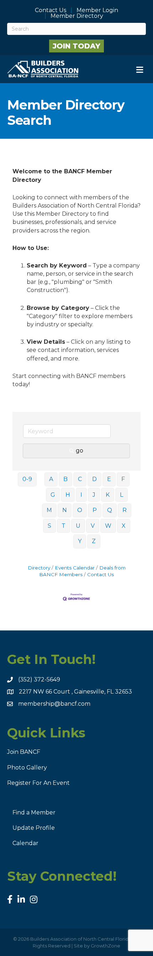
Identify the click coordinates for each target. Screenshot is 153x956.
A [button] (51, 479)
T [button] (63, 525)
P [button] (95, 510)
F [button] (123, 479)
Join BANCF (23, 751)
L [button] (121, 494)
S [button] (49, 525)
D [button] (94, 479)
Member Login (97, 10)
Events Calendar (75, 568)
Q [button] (109, 510)
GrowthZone (105, 946)
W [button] (108, 525)
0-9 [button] (27, 479)
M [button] (49, 510)
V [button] (93, 525)
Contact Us (50, 10)
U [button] (78, 525)
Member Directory (77, 16)
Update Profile (33, 827)
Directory (39, 568)
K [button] (108, 494)
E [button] (109, 479)
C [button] (80, 479)
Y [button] (79, 541)
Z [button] (94, 541)
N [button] (64, 510)
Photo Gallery (27, 767)
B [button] (65, 479)
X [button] (124, 525)
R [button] (124, 510)
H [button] (67, 494)
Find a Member (34, 812)
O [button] (79, 510)
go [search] (79, 450)
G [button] (53, 494)
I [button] (81, 494)
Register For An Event (38, 782)
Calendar (25, 843)
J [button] (94, 494)
